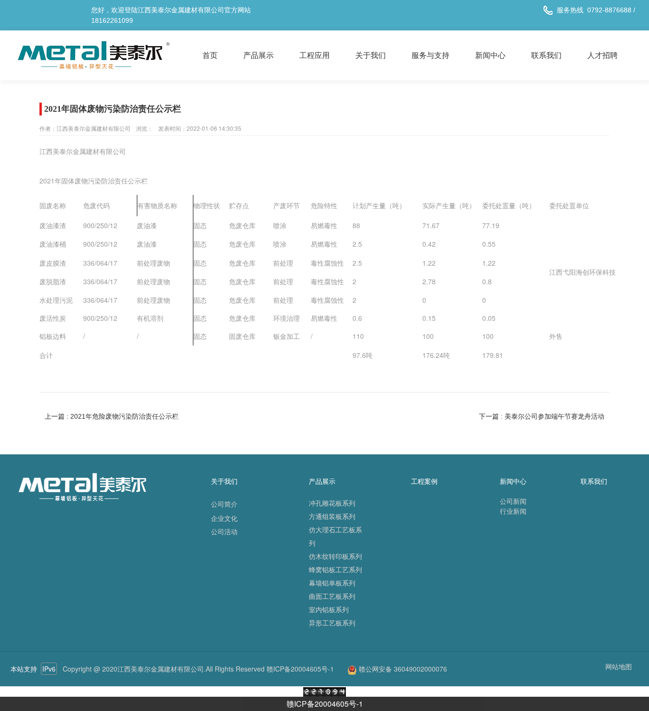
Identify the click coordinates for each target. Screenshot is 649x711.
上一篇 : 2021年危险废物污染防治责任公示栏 (112, 416)
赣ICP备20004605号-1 (324, 703)
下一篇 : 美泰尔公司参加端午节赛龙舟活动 (541, 416)
